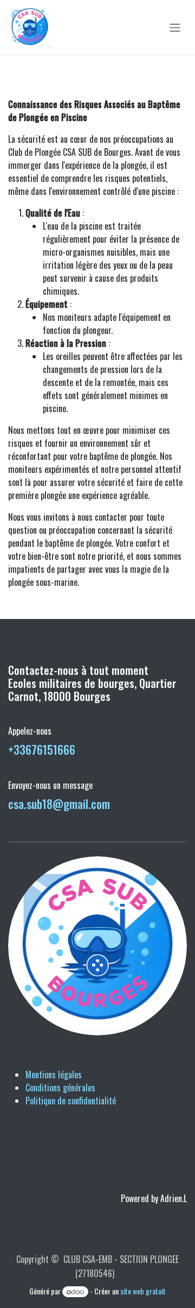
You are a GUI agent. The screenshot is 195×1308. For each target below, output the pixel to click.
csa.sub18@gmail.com (59, 803)
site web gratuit (143, 1291)
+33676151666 (41, 749)
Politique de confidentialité (70, 1100)
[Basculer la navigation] (175, 27)
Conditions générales (60, 1087)
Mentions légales (53, 1074)
